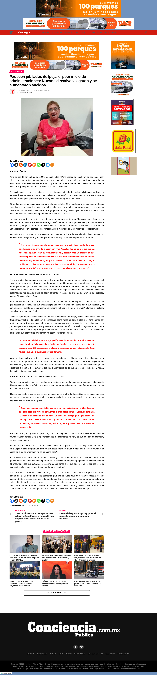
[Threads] (43, 165)
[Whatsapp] (39, 165)
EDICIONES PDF (123, 654)
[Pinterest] (30, 165)
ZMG (77, 32)
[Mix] (34, 165)
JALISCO (45, 32)
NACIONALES (57, 32)
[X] (16, 165)
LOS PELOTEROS (108, 654)
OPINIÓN (68, 32)
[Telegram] (48, 165)
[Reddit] (21, 165)
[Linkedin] (25, 165)
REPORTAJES (96, 32)
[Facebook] (12, 165)
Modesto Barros (26, 92)
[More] (52, 165)
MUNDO (85, 32)
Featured (34, 505)
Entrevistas (110, 32)
